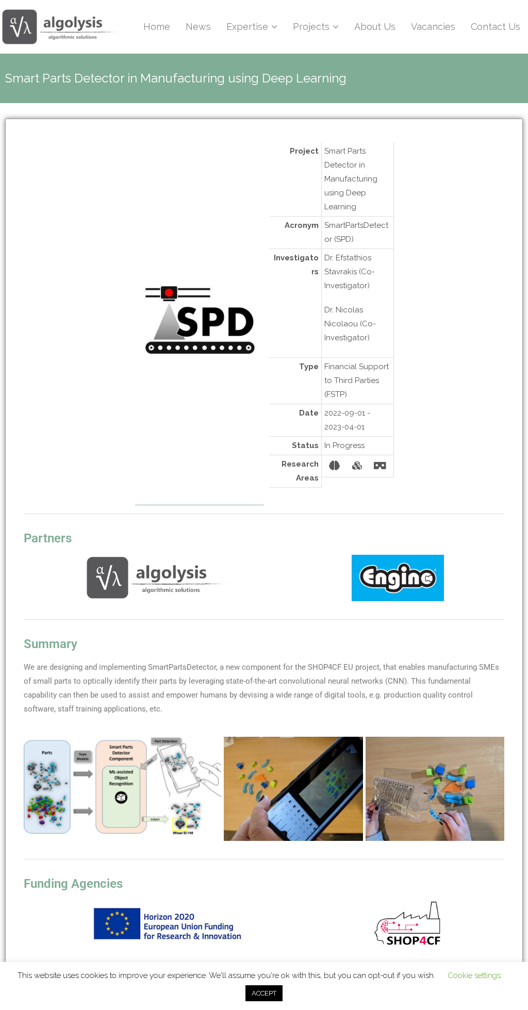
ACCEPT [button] (264, 993)
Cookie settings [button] (474, 975)
